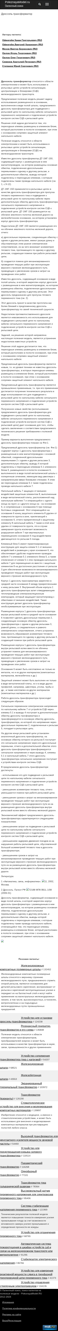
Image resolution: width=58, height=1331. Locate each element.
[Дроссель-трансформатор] (2, 941)
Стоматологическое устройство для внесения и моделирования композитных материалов (26, 1107)
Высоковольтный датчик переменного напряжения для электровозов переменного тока (26, 1194)
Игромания (8, 1302)
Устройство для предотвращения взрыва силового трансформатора (21, 1152)
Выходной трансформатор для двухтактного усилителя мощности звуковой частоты (29, 1140)
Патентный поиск (14, 5)
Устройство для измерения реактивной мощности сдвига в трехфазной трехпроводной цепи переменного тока (26, 1274)
